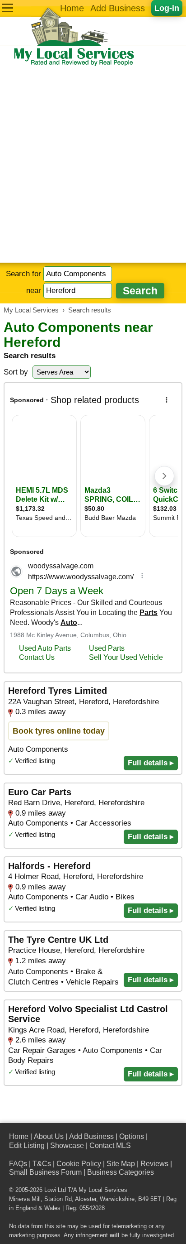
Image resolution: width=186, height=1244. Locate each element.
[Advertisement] (93, 165)
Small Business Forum (45, 1172)
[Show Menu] (7, 8)
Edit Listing (27, 1145)
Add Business (117, 8)
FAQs (18, 1163)
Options (131, 1136)
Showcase (67, 1145)
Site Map (121, 1163)
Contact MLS (110, 1145)
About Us (49, 1136)
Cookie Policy (78, 1163)
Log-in (166, 8)
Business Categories (120, 1172)
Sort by (16, 372)
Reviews (154, 1163)
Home (72, 8)
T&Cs (42, 1163)
